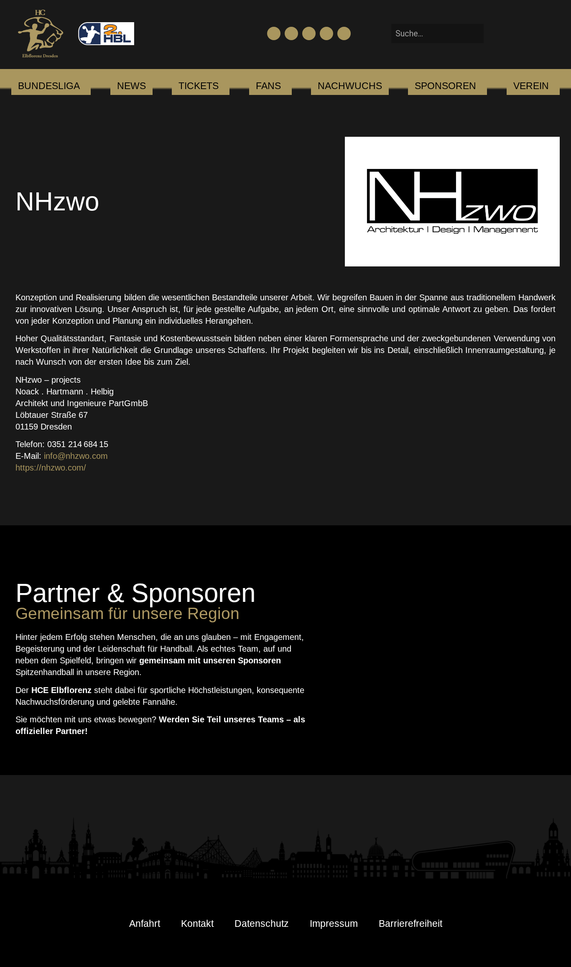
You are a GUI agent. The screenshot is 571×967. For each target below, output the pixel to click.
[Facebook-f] (273, 33)
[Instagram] (309, 33)
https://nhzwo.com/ (50, 467)
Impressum (334, 923)
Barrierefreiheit (410, 923)
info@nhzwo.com (76, 455)
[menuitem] (49, 86)
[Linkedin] (344, 33)
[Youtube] (291, 33)
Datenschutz (262, 923)
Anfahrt (144, 923)
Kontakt (197, 923)
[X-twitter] (326, 33)
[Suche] (496, 33)
